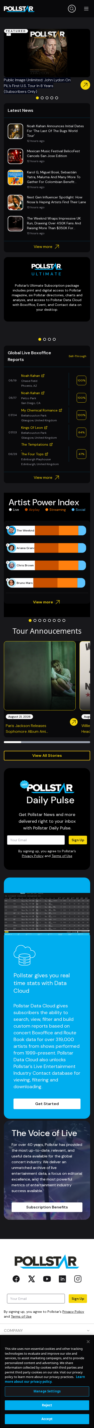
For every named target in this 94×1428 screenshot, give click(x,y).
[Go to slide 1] (37, 97)
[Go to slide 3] (47, 97)
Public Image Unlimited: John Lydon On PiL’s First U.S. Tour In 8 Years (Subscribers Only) (37, 85)
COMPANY (13, 1330)
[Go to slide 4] (51, 97)
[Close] (88, 1341)
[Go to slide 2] (42, 97)
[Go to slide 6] (54, 620)
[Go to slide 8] (63, 620)
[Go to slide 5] (56, 97)
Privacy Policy (33, 856)
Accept (47, 1419)
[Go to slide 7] (59, 620)
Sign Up (78, 840)
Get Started (47, 1103)
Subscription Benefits (47, 1207)
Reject (47, 1405)
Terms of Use (62, 856)
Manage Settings (47, 1391)
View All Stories (47, 755)
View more (43, 246)
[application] (47, 557)
